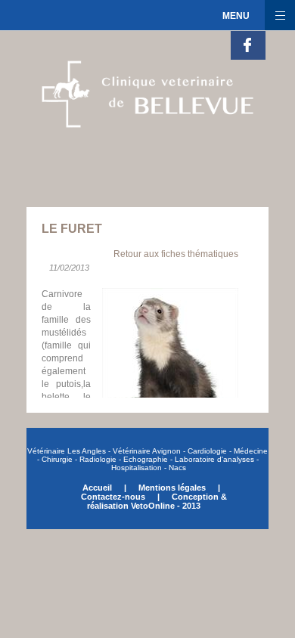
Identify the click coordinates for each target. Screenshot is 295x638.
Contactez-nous (113, 496)
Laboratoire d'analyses (214, 459)
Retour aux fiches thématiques (175, 254)
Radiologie (97, 459)
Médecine (251, 451)
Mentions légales (172, 487)
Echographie (145, 459)
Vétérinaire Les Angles (67, 451)
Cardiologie (207, 451)
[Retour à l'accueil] (139, 131)
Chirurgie (56, 459)
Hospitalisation (136, 467)
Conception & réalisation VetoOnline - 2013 (157, 501)
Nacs (177, 467)
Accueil (98, 487)
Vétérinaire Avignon (147, 451)
